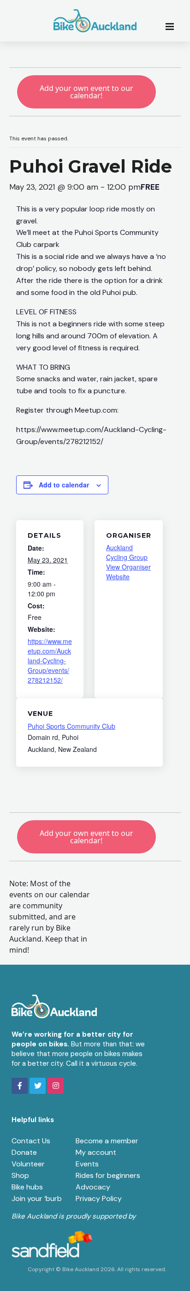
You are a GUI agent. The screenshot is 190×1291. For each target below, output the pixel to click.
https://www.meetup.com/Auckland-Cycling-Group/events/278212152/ (50, 660)
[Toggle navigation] (172, 25)
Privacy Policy (99, 1198)
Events (87, 1164)
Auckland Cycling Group (127, 552)
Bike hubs (27, 1187)
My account (96, 1152)
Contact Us (31, 1141)
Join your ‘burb (37, 1198)
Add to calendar (64, 484)
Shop (20, 1175)
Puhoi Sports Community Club (71, 726)
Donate (24, 1152)
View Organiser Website (128, 571)
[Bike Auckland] (95, 20)
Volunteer (28, 1164)
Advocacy (93, 1187)
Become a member (107, 1141)
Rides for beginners (108, 1175)
